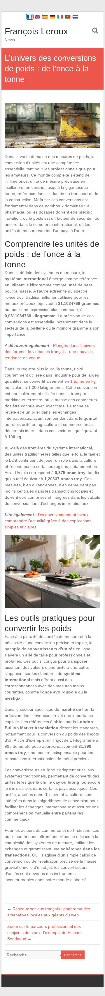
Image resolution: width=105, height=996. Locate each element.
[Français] (30, 17)
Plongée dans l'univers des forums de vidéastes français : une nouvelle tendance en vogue (50, 351)
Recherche (73, 955)
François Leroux (36, 31)
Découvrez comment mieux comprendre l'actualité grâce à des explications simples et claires (48, 520)
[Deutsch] (52, 17)
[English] (37, 17)
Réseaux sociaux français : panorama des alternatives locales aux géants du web (48, 911)
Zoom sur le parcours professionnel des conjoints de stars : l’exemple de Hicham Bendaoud (44, 932)
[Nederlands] (75, 17)
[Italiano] (60, 17)
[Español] (45, 17)
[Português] (68, 17)
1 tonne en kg (83, 381)
